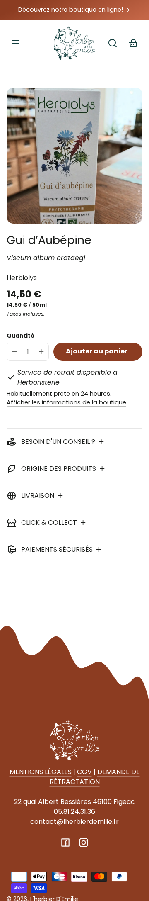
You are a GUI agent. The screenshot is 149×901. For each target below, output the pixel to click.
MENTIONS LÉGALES (41, 772)
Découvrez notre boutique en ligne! (71, 9)
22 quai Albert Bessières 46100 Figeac (74, 801)
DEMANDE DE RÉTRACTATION (95, 777)
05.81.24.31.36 (74, 811)
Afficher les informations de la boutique (66, 402)
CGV (84, 772)
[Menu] (16, 43)
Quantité (20, 336)
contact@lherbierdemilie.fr (74, 821)
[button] (112, 43)
